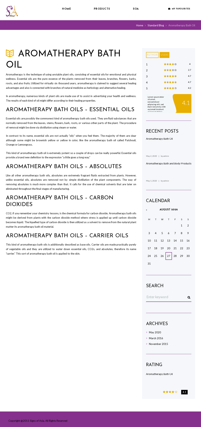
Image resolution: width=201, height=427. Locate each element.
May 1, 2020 (151, 181)
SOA (136, 9)
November (158, 343)
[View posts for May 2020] (149, 210)
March (156, 338)
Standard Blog (156, 25)
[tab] (152, 55)
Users (165, 55)
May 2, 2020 (151, 156)
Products (102, 9)
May (155, 332)
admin (166, 156)
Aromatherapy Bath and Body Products (168, 163)
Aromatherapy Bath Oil (159, 138)
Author (152, 55)
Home (66, 9)
